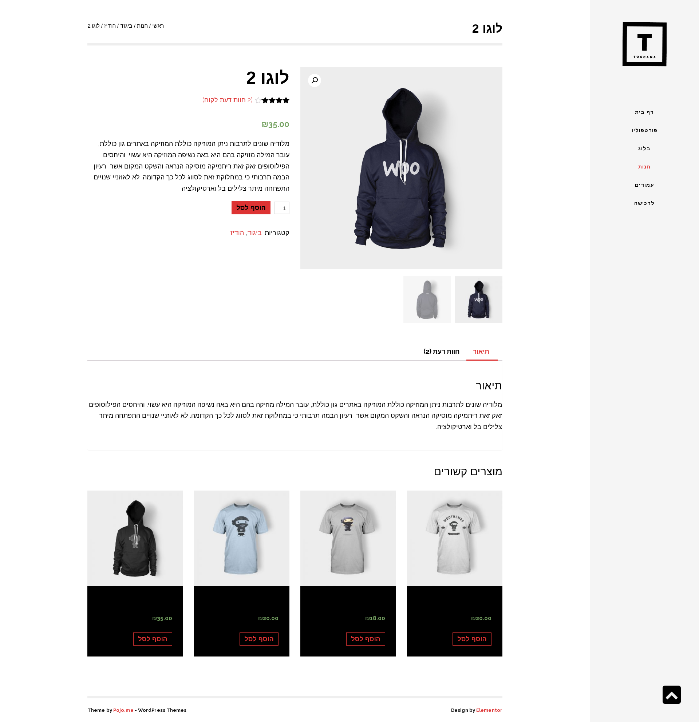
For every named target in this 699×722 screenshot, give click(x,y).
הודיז (110, 26)
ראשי (158, 26)
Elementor (489, 710)
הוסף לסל (251, 207)
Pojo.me (123, 710)
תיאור (481, 351)
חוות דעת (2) (441, 351)
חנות (142, 26)
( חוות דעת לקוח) (227, 100)
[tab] (481, 352)
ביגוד (126, 26)
